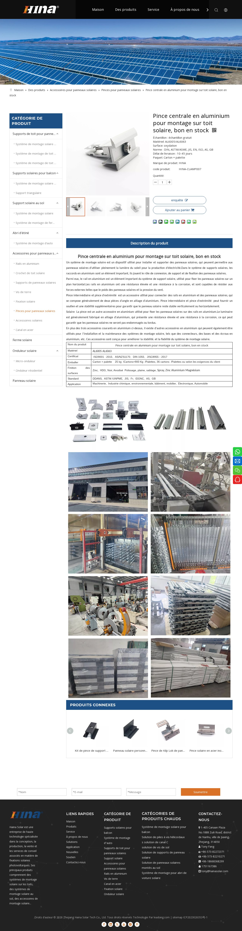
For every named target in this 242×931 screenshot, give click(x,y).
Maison (98, 9)
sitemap (177, 917)
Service (153, 9)
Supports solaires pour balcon (34, 173)
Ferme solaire (22, 340)
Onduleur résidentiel (29, 370)
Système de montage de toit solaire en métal (39, 163)
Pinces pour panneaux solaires (35, 311)
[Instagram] (130, 924)
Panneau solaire (24, 381)
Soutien (70, 857)
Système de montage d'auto (34, 243)
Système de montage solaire (34, 213)
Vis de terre (23, 292)
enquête (177, 200)
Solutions (72, 842)
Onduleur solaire (24, 351)
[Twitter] (117, 924)
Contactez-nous (76, 862)
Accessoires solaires (29, 320)
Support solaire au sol (28, 203)
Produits (71, 826)
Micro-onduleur (25, 361)
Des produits (125, 9)
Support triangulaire (28, 193)
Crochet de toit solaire (30, 273)
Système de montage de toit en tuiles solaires (39, 153)
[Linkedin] (110, 924)
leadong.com (162, 917)
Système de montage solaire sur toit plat (39, 144)
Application (73, 847)
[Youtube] (123, 924)
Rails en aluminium (27, 263)
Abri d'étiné (21, 233)
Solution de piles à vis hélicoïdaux (163, 837)
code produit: (161, 169)
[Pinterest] (137, 924)
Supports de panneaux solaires (36, 282)
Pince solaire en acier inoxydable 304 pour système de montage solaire (206, 750)
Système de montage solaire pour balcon (39, 183)
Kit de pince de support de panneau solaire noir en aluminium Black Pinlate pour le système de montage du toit (92, 750)
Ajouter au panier (177, 210)
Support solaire (113, 858)
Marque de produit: (165, 163)
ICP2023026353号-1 (195, 917)
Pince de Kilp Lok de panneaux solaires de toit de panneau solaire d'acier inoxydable (168, 750)
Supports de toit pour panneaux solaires (37, 134)
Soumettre (201, 792)
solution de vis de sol (155, 847)
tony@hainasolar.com (215, 871)
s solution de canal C (155, 842)
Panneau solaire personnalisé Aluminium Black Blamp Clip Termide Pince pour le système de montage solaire (130, 750)
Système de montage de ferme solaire (39, 223)
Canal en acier (24, 330)
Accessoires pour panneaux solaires (37, 253)
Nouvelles (72, 852)
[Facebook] (104, 924)
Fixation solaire (25, 301)
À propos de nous (185, 9)
